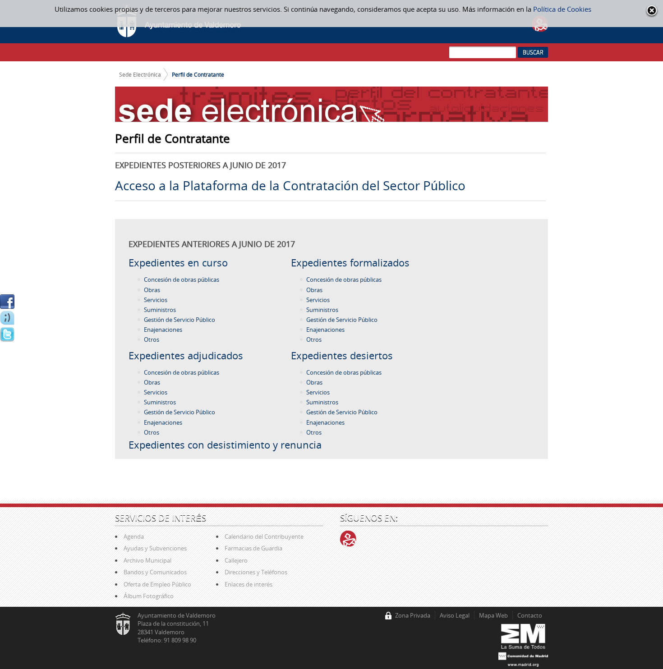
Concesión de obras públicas (181, 279)
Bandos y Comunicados (155, 572)
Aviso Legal (455, 615)
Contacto (529, 615)
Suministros (160, 310)
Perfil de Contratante (198, 74)
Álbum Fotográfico (149, 596)
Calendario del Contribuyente (264, 536)
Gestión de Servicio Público (179, 320)
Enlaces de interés (248, 584)
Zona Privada (412, 615)
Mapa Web (493, 615)
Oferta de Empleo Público (157, 584)
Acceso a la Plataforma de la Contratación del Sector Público (290, 185)
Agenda (134, 536)
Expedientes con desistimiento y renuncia (225, 444)
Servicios (155, 300)
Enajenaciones (163, 329)
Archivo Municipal (147, 560)
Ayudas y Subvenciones (155, 548)
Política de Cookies (562, 9)
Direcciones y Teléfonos (256, 572)
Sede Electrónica (140, 74)
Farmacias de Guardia (253, 548)
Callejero (236, 560)
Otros (151, 339)
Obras (152, 290)
